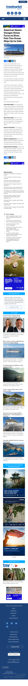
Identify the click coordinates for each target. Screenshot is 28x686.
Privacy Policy (11, 677)
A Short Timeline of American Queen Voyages (12, 177)
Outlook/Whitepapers (13, 636)
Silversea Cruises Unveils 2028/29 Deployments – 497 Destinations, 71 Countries (13, 414)
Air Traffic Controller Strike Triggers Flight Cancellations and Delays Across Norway (13, 234)
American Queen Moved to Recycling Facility (12, 174)
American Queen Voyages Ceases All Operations (12, 184)
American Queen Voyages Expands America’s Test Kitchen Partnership (12, 181)
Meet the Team (13, 610)
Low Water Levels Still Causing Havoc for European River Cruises (14, 221)
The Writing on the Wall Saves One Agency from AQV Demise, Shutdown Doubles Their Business (14, 192)
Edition (23, 1)
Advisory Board (13, 613)
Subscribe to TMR (14, 307)
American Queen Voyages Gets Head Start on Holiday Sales (14, 207)
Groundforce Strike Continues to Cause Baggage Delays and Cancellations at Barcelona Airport (13, 239)
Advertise (13, 615)
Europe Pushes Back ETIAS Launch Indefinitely (12, 224)
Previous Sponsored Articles (13, 639)
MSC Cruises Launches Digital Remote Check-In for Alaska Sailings (13, 342)
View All (14, 557)
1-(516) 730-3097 (5, 667)
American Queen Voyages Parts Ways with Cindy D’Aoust (14, 204)
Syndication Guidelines (13, 618)
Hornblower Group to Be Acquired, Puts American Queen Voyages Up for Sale (13, 188)
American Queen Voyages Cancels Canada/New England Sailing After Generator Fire (12, 197)
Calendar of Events (13, 634)
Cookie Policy (6, 677)
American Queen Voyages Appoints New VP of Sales (13, 201)
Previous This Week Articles (13, 641)
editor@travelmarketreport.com (13, 662)
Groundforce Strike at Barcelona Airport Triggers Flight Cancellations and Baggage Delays (14, 229)
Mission (13, 608)
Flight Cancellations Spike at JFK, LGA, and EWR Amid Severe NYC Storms (14, 217)
